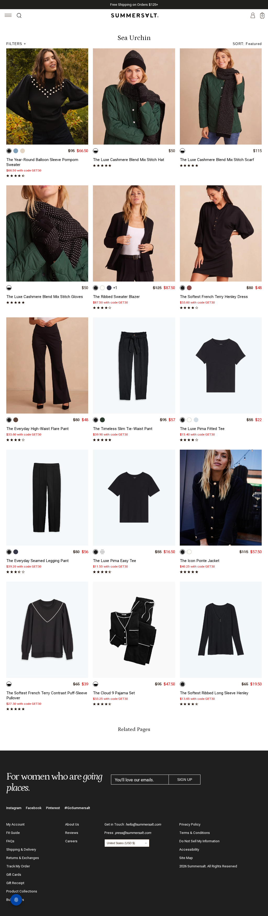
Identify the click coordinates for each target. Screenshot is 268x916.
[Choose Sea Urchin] (9, 150)
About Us (72, 824)
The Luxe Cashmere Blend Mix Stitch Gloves (44, 296)
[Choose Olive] (102, 419)
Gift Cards (13, 875)
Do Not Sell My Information (199, 841)
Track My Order (18, 866)
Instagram (13, 808)
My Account (15, 824)
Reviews (71, 833)
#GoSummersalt (77, 808)
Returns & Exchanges (22, 858)
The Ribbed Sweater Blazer (116, 296)
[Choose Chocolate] (15, 419)
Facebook (34, 808)
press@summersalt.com (133, 833)
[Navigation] (8, 16)
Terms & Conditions (194, 833)
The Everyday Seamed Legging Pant (37, 560)
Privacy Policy (189, 824)
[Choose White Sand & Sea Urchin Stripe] (102, 551)
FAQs (10, 841)
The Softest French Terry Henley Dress (214, 296)
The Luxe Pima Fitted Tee (202, 428)
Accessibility (189, 849)
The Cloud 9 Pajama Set (114, 693)
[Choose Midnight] (109, 287)
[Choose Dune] (22, 150)
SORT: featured (247, 44)
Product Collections (21, 891)
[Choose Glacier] (15, 150)
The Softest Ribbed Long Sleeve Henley (214, 693)
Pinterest (53, 808)
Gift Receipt (15, 883)
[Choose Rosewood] (189, 287)
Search (19, 16)
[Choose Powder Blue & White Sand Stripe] (196, 419)
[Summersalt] (134, 15)
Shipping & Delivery (21, 849)
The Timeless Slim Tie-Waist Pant (122, 428)
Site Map (186, 858)
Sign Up (184, 779)
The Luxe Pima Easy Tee (114, 560)
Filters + (16, 44)
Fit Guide (13, 833)
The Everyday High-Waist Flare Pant (37, 428)
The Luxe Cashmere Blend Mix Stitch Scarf (217, 159)
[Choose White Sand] (102, 287)
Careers (71, 841)
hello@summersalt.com (143, 824)
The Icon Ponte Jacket (199, 560)
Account (253, 16)
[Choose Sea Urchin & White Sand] (95, 150)
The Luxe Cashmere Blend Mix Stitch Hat (128, 159)
